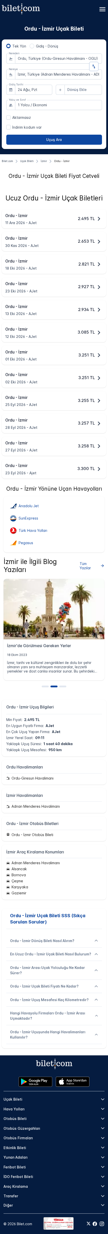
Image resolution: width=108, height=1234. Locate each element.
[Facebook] (94, 1223)
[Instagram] (101, 1223)
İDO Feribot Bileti (18, 1176)
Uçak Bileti (13, 1099)
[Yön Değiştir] (93, 66)
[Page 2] (54, 686)
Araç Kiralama (16, 1186)
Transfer (11, 1196)
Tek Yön (19, 46)
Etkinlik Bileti (15, 1148)
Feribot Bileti (15, 1167)
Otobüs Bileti (15, 1118)
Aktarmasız (21, 117)
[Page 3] (62, 686)
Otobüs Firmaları (18, 1138)
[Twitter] (88, 1224)
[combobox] (58, 59)
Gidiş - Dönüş (47, 46)
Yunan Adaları (16, 1157)
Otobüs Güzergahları (22, 1128)
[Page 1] (45, 686)
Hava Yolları (14, 1109)
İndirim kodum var (27, 127)
